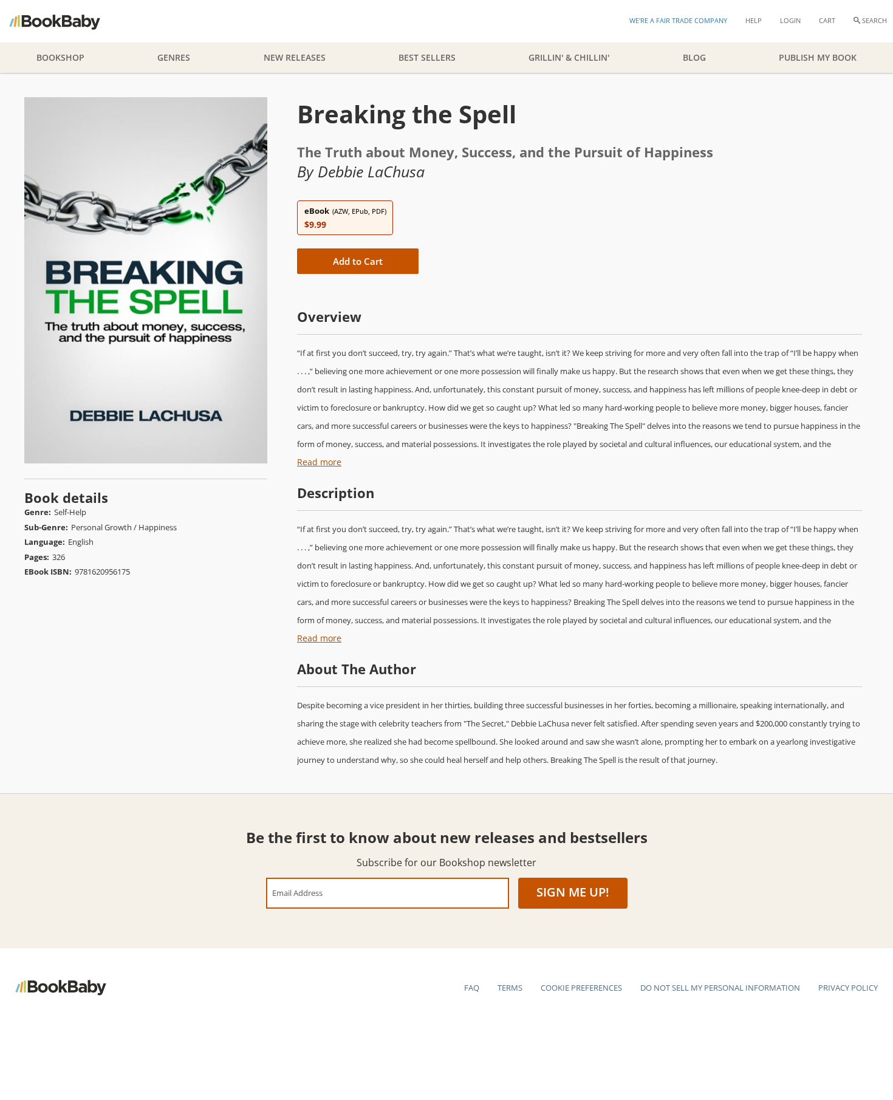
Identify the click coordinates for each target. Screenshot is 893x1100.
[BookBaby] (65, 21)
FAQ (471, 987)
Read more (319, 462)
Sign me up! (572, 892)
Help (753, 20)
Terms (510, 987)
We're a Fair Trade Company (678, 20)
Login (790, 20)
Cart (827, 20)
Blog (694, 57)
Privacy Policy (848, 987)
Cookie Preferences (581, 987)
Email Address (297, 892)
